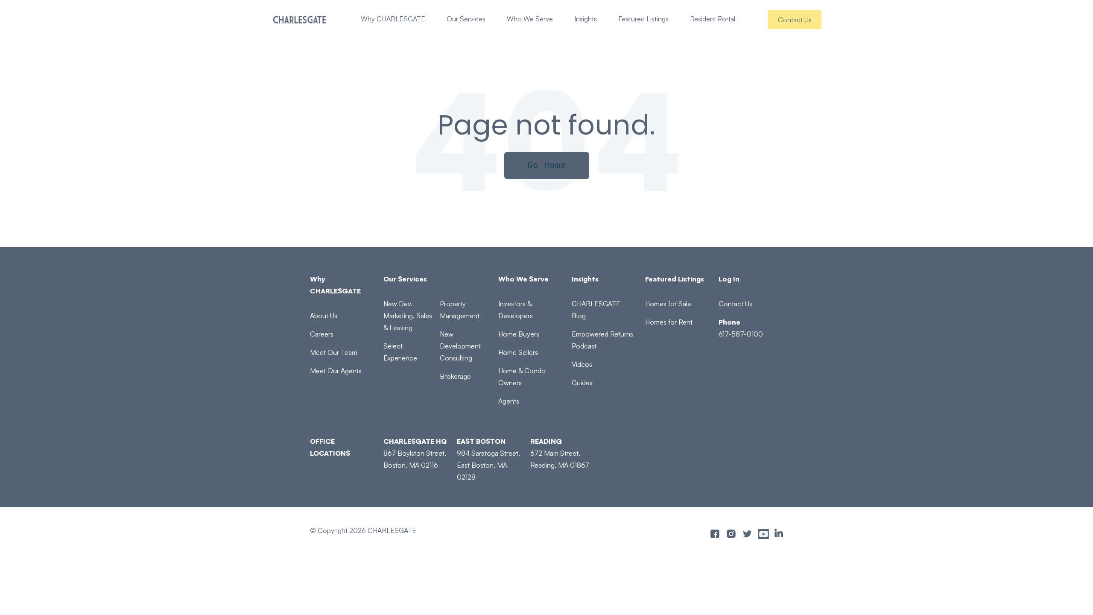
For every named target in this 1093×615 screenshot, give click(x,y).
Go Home (546, 165)
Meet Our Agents (336, 370)
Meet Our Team (333, 352)
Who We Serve (530, 19)
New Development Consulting (460, 346)
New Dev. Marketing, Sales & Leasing (407, 315)
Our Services (466, 19)
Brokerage (455, 376)
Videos (582, 364)
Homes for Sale (668, 303)
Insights (585, 19)
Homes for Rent (669, 322)
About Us (323, 315)
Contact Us (795, 19)
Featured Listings (643, 19)
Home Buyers (518, 334)
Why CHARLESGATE (393, 19)
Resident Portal (712, 19)
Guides (582, 382)
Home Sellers (518, 352)
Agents (508, 401)
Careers (321, 334)
